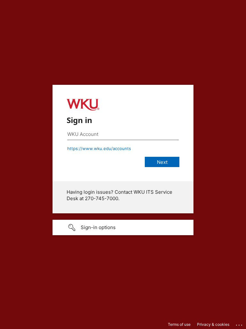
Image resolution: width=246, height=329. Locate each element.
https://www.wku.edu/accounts (99, 148)
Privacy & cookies (213, 324)
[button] (123, 227)
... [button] (239, 323)
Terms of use (179, 324)
